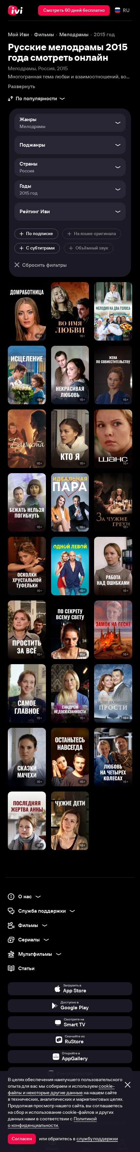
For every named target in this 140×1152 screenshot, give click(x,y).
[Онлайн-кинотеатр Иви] (17, 10)
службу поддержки (97, 1138)
